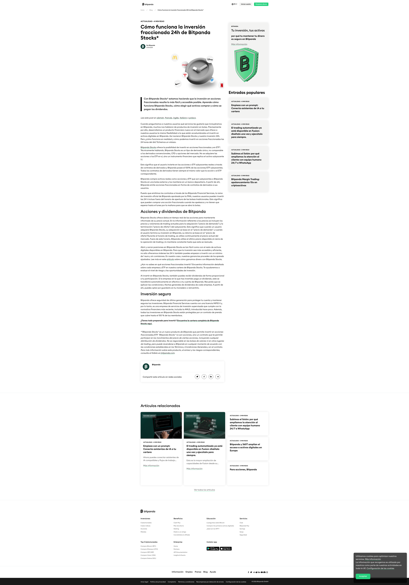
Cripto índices (145, 526)
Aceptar (363, 576)
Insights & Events (179, 555)
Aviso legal (144, 582)
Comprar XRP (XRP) (147, 552)
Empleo (189, 572)
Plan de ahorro (179, 526)
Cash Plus (177, 523)
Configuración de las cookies (236, 582)
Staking (176, 529)
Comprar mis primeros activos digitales (220, 526)
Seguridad (243, 535)
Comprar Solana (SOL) (148, 558)
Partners (176, 549)
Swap (241, 532)
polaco (192, 118)
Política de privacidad (158, 582)
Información (178, 572)
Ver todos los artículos (204, 490)
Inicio (142, 10)
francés (168, 118)
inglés (176, 118)
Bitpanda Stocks (148, 147)
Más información (239, 44)
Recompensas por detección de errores (210, 582)
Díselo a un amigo (180, 532)
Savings (242, 529)
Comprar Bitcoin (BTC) (148, 546)
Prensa (198, 572)
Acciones (144, 529)
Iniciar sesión (246, 4)
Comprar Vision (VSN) (148, 555)
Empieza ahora (261, 4)
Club (241, 523)
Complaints (172, 582)
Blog (151, 10)
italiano (183, 118)
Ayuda (213, 572)
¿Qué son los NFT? (213, 529)
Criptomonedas (146, 523)
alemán (160, 118)
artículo (170, 259)
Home (176, 546)
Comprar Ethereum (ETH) (149, 549)
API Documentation (180, 552)
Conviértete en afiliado (182, 535)
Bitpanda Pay (244, 526)
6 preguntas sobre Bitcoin (216, 523)
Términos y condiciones (186, 582)
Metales (143, 532)
